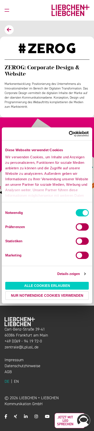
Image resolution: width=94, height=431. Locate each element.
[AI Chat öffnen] (83, 420)
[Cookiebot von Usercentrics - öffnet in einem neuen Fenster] (69, 134)
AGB (8, 371)
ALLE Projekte (9, 29)
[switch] (82, 227)
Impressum (14, 359)
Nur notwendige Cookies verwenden (47, 295)
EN (16, 381)
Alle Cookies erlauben (47, 286)
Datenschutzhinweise (22, 365)
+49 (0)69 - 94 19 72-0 (23, 341)
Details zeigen (68, 274)
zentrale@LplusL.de (22, 347)
